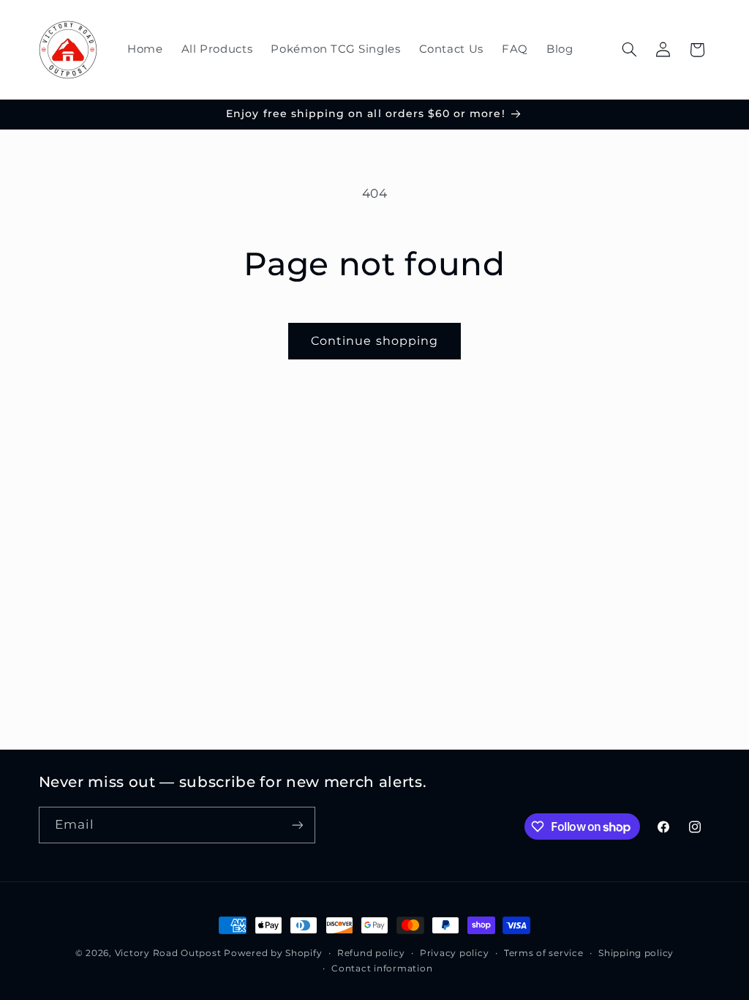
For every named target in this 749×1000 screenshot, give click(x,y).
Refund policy (371, 953)
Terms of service (544, 953)
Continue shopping (374, 341)
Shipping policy (636, 953)
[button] (629, 50)
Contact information (381, 968)
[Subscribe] (297, 825)
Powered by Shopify (273, 953)
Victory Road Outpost (168, 953)
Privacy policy (454, 953)
